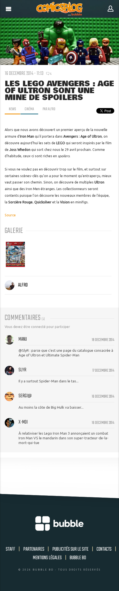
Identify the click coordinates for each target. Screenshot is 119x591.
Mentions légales (47, 558)
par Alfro (49, 109)
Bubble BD (78, 558)
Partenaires (33, 549)
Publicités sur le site (70, 549)
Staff (10, 549)
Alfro (23, 285)
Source (10, 215)
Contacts (104, 549)
